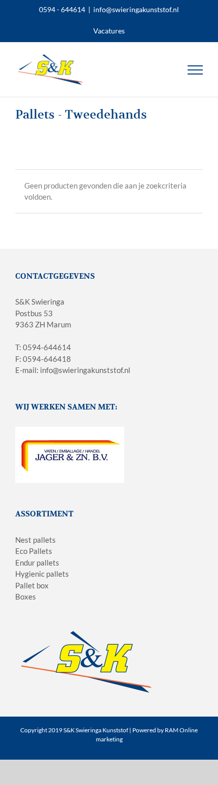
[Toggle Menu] (195, 69)
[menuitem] (109, 31)
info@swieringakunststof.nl (136, 9)
